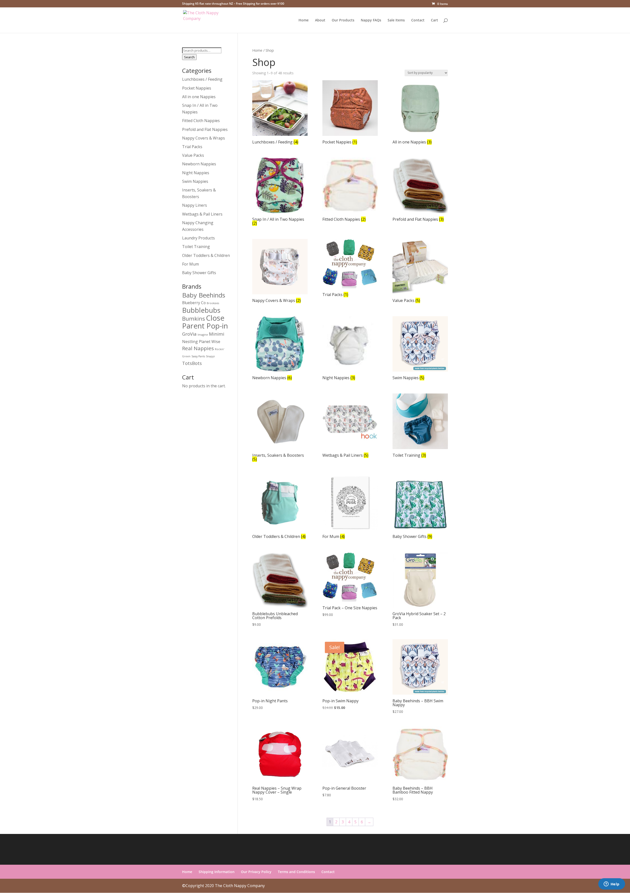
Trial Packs (192, 146)
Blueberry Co (194, 302)
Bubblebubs (201, 310)
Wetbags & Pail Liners (202, 214)
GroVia (189, 334)
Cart (434, 20)
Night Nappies (195, 172)
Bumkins (193, 318)
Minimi (216, 334)
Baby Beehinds (203, 295)
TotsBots (192, 363)
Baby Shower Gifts (199, 272)
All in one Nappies (199, 96)
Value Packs (193, 155)
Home (304, 20)
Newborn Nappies (199, 164)
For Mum (190, 264)
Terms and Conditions (296, 871)
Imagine (203, 334)
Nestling (190, 341)
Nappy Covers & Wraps (203, 138)
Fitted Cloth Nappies (201, 120)
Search (189, 57)
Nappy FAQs (371, 20)
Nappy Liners (194, 205)
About (320, 20)
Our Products (343, 20)
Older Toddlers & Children (206, 255)
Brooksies (213, 303)
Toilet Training (196, 246)
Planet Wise (209, 341)
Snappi (210, 356)
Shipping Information (217, 871)
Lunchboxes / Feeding (202, 79)
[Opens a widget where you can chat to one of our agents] (611, 884)
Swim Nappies (195, 181)
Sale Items (396, 20)
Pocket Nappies (196, 88)
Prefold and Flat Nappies (205, 129)
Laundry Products (198, 238)
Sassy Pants (198, 356)
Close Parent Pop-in (205, 322)
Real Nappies (198, 348)
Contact (418, 20)
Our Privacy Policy (256, 871)
